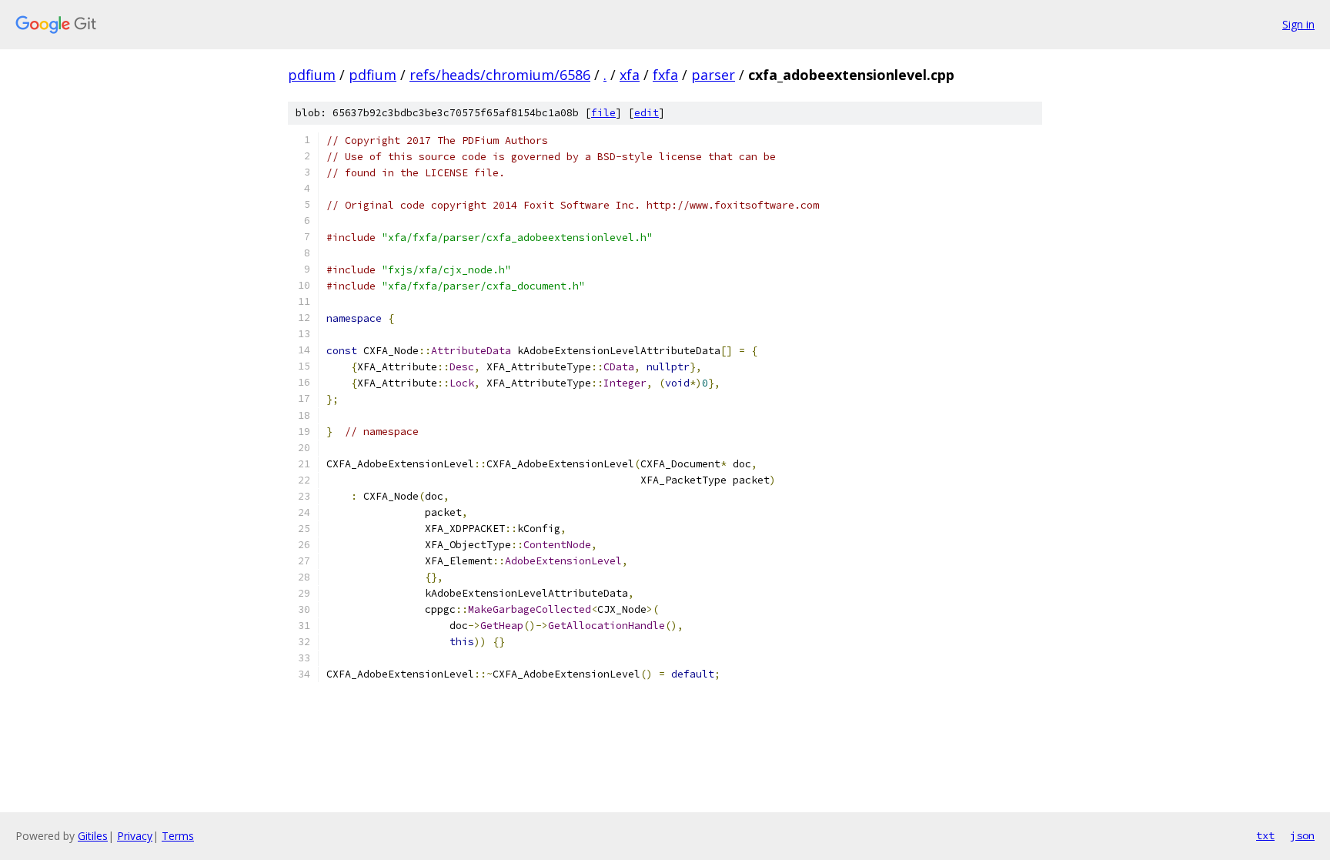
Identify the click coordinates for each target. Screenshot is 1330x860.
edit (646, 112)
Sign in (1298, 24)
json (1302, 835)
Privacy (134, 835)
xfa (630, 74)
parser (713, 74)
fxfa (665, 74)
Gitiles (93, 835)
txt (1265, 835)
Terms (178, 835)
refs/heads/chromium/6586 (499, 74)
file (603, 112)
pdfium (312, 74)
